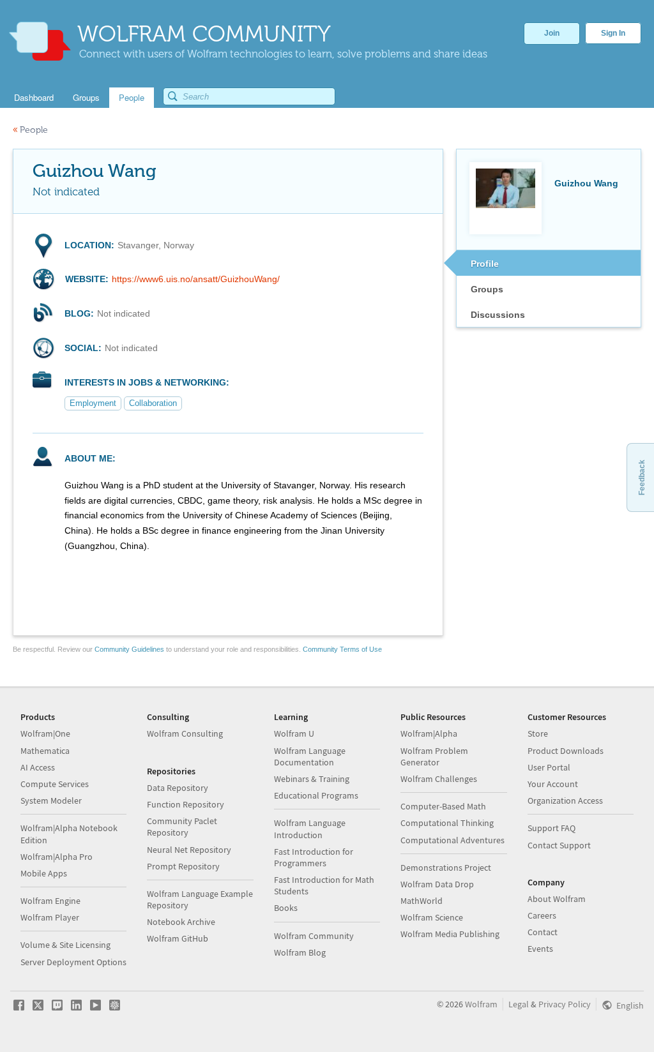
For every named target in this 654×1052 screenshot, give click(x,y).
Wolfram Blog (300, 952)
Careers (542, 915)
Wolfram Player (49, 917)
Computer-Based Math (443, 806)
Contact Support (559, 845)
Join (551, 33)
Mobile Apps (43, 873)
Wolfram (481, 1004)
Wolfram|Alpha (428, 733)
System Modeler (51, 800)
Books (286, 907)
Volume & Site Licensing (65, 945)
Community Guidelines (129, 649)
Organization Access (565, 800)
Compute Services (54, 784)
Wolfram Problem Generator (434, 756)
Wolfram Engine (50, 900)
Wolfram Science (431, 917)
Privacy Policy (564, 1004)
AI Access (37, 767)
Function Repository (185, 804)
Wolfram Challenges (438, 779)
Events (540, 948)
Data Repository (177, 787)
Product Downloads (566, 750)
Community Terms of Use (342, 649)
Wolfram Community (314, 936)
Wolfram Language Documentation (310, 756)
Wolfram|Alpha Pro (56, 856)
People (30, 129)
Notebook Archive (181, 922)
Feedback (641, 477)
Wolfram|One (45, 733)
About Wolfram (557, 899)
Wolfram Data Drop (437, 884)
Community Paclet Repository (182, 826)
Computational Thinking (447, 823)
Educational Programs (316, 795)
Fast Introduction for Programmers (313, 857)
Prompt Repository (183, 866)
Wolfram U (294, 733)
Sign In (613, 33)
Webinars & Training (311, 779)
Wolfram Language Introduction (310, 828)
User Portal (549, 767)
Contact (543, 932)
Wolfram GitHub (177, 938)
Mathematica (45, 750)
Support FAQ (551, 828)
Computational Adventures (452, 840)
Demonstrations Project (445, 867)
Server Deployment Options (73, 962)
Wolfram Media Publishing (449, 934)
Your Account (553, 784)
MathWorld (421, 900)
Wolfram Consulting (185, 733)
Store (538, 733)
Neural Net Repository (189, 849)
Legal (518, 1004)
